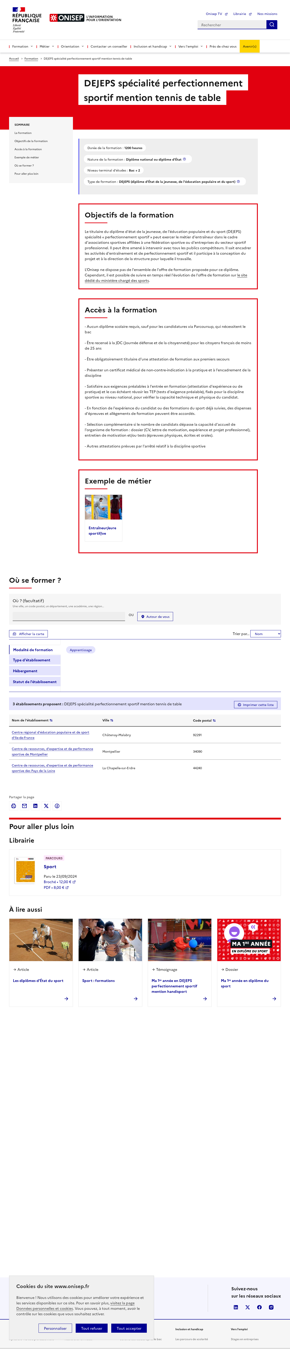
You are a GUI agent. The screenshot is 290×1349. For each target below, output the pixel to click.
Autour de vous (157, 616)
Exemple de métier (26, 157)
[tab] (34, 649)
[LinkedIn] (35, 805)
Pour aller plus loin (26, 173)
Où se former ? (24, 165)
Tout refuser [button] (91, 1328)
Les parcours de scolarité (191, 1339)
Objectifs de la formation (31, 141)
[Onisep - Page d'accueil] (67, 18)
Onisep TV (214, 13)
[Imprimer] (13, 805)
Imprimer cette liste (258, 704)
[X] (46, 805)
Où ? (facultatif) (28, 600)
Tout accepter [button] (129, 1328)
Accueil (14, 58)
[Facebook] (57, 805)
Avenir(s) (249, 46)
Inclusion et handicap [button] (150, 46)
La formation (22, 133)
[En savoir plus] (184, 159)
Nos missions (267, 13)
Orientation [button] (70, 46)
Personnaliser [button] (55, 1328)
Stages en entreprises (245, 1339)
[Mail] (24, 805)
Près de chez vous (223, 46)
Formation (31, 58)
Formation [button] (20, 46)
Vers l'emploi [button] (188, 46)
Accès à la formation (28, 149)
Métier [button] (45, 46)
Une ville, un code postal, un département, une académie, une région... (58, 606)
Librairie (240, 13)
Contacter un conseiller (109, 46)
